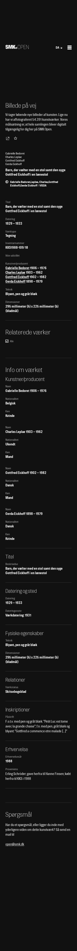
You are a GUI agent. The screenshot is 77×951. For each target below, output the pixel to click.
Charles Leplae (15, 272)
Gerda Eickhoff (15, 281)
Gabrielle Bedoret (17, 268)
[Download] (8, 138)
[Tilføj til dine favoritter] (16, 138)
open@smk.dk (14, 844)
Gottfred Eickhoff (17, 277)
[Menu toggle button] (69, 47)
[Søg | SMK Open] (17, 48)
